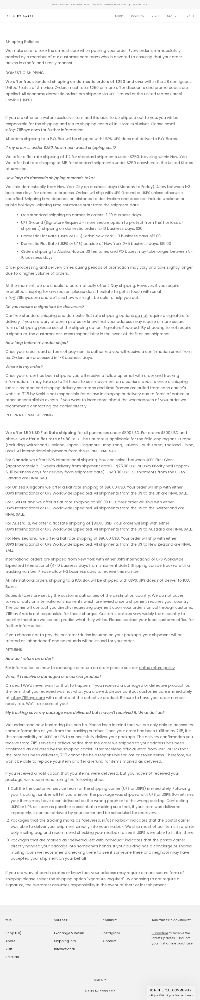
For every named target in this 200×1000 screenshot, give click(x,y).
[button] (171, 993)
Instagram (111, 933)
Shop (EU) (13, 933)
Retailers (12, 957)
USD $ (98, 980)
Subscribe (160, 933)
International (64, 949)
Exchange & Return (69, 933)
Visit (8, 949)
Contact (109, 941)
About (10, 941)
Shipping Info (65, 941)
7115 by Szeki (98, 991)
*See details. (140, 4)
